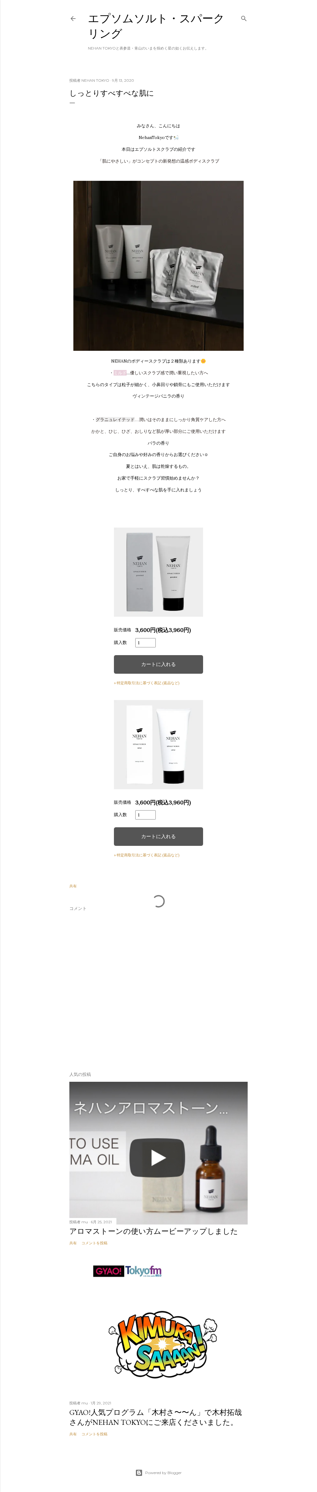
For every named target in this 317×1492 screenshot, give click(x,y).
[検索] (244, 17)
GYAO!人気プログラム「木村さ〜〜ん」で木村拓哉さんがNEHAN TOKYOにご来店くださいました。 (155, 1417)
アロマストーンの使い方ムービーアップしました (153, 1231)
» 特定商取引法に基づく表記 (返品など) (147, 683)
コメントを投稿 (94, 1243)
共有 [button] (73, 886)
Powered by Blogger (163, 1472)
